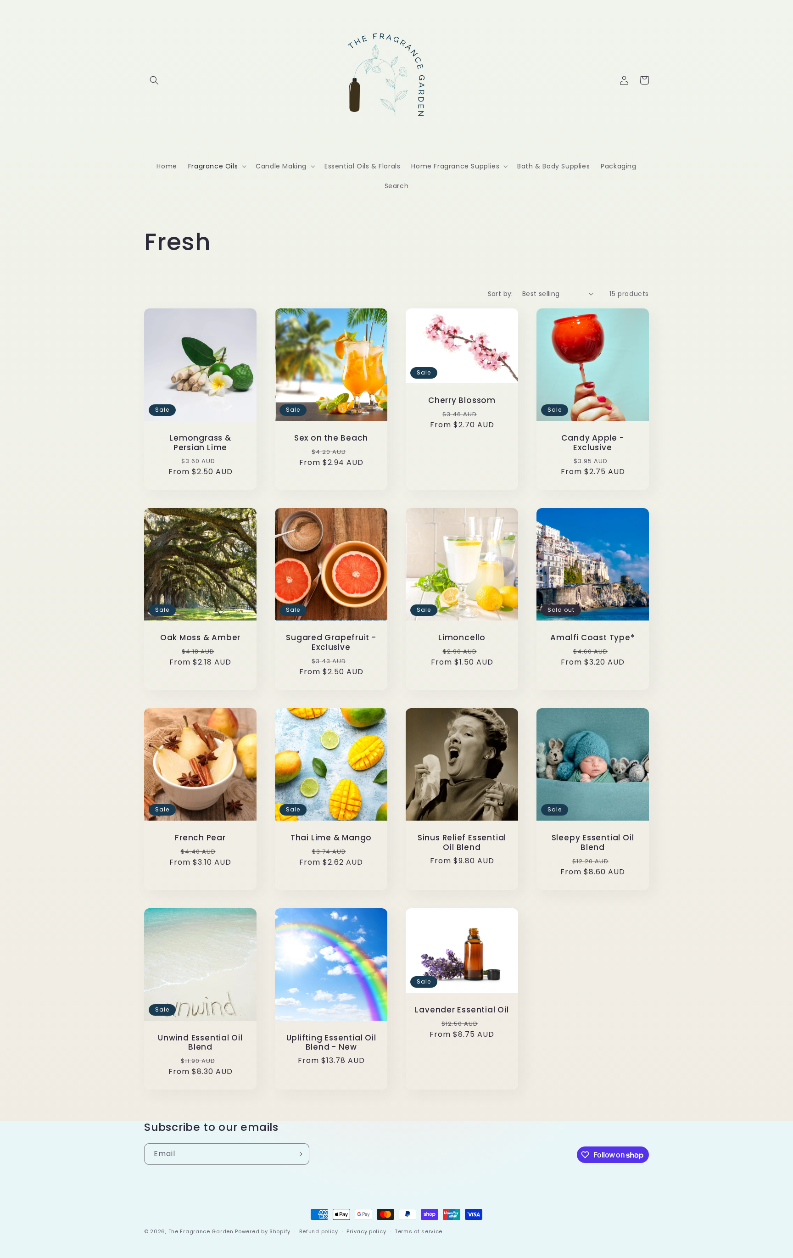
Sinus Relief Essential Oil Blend (462, 842)
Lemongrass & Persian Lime (200, 443)
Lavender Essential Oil (461, 1010)
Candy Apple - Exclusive (592, 443)
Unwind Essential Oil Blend (200, 1042)
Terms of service (418, 1231)
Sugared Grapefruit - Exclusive (331, 642)
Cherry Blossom (462, 400)
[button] (154, 80)
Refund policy (318, 1231)
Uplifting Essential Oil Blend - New (331, 1042)
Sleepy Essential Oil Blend (593, 842)
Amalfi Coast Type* (592, 638)
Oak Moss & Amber (200, 638)
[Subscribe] (299, 1154)
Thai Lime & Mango (331, 838)
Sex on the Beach (331, 438)
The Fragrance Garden (201, 1231)
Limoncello (462, 638)
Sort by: (500, 293)
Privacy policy (366, 1231)
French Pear (200, 838)
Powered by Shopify (262, 1231)
